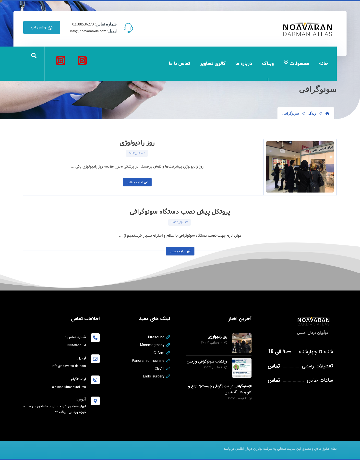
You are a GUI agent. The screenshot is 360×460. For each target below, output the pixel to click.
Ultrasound (155, 337)
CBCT (159, 369)
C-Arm (159, 353)
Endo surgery (153, 376)
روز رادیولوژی (217, 337)
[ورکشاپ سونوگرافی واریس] (242, 368)
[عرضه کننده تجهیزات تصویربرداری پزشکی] (307, 29)
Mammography (152, 345)
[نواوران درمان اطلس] (82, 60)
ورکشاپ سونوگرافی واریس (207, 361)
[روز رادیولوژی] (242, 343)
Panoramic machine (148, 361)
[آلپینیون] (60, 60)
